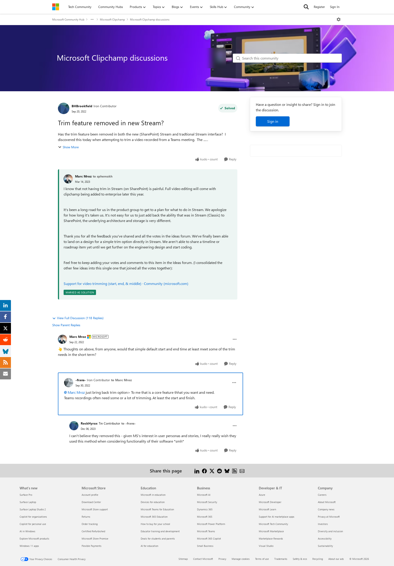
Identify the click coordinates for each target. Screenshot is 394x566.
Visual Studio (266, 546)
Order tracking (90, 524)
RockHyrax (89, 423)
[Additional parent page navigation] (92, 19)
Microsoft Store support (95, 509)
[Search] (306, 7)
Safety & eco (300, 559)
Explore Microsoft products (34, 538)
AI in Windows (27, 531)
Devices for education (153, 502)
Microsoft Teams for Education (157, 509)
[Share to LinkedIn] (196, 470)
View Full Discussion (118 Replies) (80, 318)
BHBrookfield (82, 106)
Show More (71, 147)
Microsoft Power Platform (211, 524)
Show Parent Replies (66, 325)
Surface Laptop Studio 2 (33, 509)
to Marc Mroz (121, 380)
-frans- (80, 380)
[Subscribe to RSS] (234, 470)
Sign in (272, 121)
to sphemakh (102, 176)
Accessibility (325, 538)
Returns (86, 516)
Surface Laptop (28, 502)
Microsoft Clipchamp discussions (149, 19)
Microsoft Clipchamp (112, 19)
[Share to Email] (242, 470)
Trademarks (280, 559)
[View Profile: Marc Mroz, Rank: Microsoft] (62, 339)
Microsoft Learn (267, 509)
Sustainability (325, 546)
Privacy (222, 559)
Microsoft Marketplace (271, 531)
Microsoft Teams (206, 531)
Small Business (205, 546)
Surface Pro (26, 494)
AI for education (149, 546)
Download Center (91, 502)
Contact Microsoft (203, 559)
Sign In (335, 7)
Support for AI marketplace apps (276, 516)
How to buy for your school (155, 524)
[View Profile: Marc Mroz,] (68, 178)
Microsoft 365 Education (154, 516)
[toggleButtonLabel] (338, 19)
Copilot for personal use (33, 524)
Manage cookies (241, 559)
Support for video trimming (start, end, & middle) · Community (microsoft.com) (126, 283)
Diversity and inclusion (330, 531)
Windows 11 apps (29, 546)
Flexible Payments (91, 546)
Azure (262, 494)
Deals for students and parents (158, 538)
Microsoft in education (153, 494)
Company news (326, 509)
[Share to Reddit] (219, 470)
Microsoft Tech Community (273, 524)
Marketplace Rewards (271, 538)
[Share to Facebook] (204, 470)
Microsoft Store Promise (95, 538)
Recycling (317, 559)
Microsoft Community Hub (68, 19)
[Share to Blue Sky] (227, 470)
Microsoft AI (203, 494)
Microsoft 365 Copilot (209, 538)
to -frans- (128, 423)
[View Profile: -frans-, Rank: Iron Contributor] (68, 382)
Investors (323, 524)
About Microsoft (327, 502)
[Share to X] (212, 470)
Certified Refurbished (93, 531)
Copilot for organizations (33, 516)
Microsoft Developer (270, 502)
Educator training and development (160, 531)
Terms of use (262, 559)
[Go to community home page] (55, 6)
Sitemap (183, 559)
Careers (322, 494)
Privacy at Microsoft (329, 516)
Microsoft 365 (204, 516)
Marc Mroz (83, 176)
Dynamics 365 (205, 509)
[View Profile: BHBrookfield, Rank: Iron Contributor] (63, 108)
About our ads (336, 559)
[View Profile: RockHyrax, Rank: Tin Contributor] (73, 425)
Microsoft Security (207, 502)
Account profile (90, 494)
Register (319, 7)
